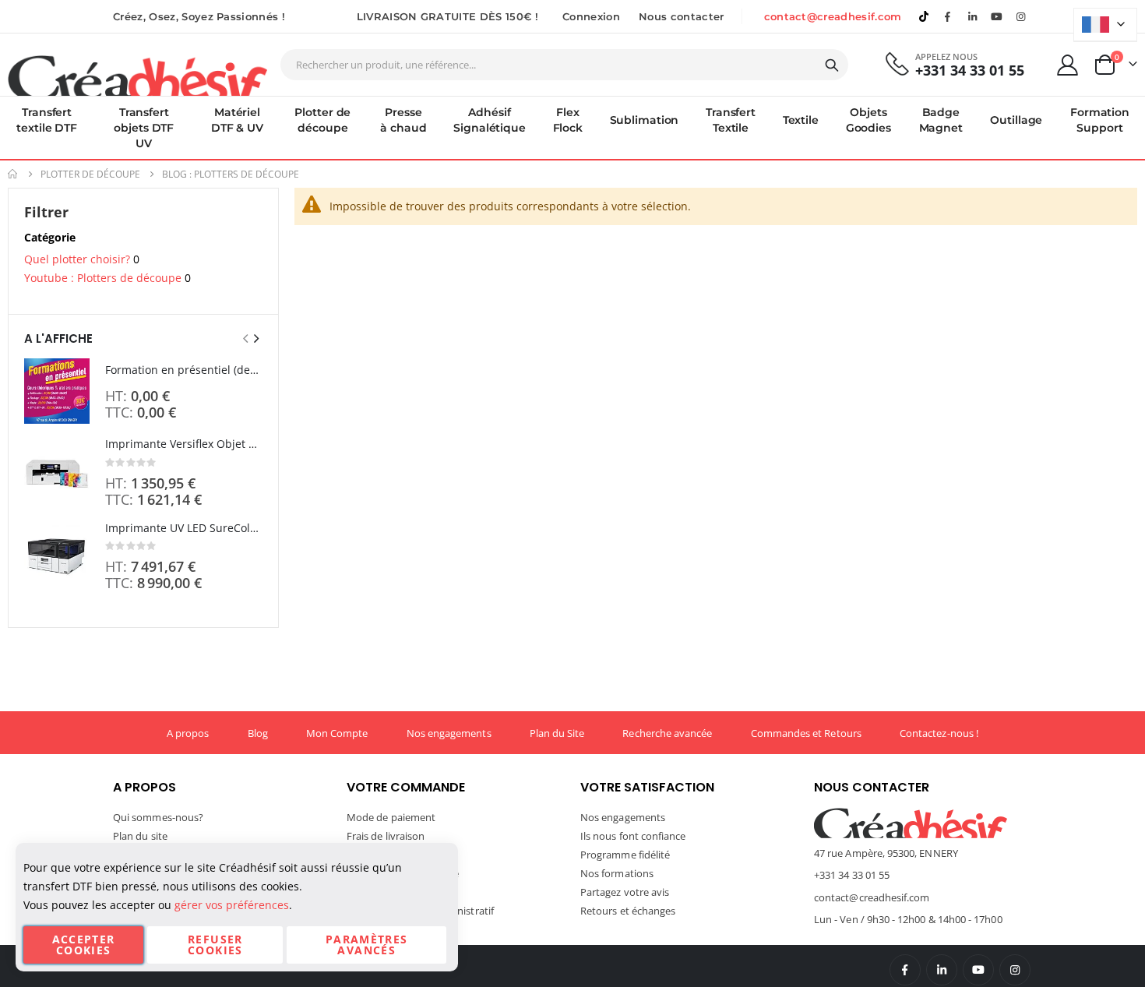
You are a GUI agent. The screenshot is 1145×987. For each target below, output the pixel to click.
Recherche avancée (667, 733)
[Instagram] (1021, 16)
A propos (188, 733)
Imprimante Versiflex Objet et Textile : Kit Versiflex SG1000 (183, 443)
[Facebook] (948, 16)
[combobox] (564, 64)
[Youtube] (997, 16)
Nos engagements (449, 733)
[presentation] (255, 338)
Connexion (591, 16)
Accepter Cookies (83, 944)
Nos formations (617, 873)
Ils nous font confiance (633, 836)
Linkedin (972, 16)
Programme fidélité (625, 855)
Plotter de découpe (90, 174)
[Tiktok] (924, 16)
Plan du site (140, 836)
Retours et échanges (627, 911)
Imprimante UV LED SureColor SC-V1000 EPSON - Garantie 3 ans (183, 527)
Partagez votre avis (624, 892)
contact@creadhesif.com (833, 16)
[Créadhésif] (137, 75)
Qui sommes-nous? (158, 817)
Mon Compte (337, 733)
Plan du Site (557, 733)
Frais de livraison (386, 836)
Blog (258, 733)
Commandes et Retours (806, 733)
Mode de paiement (391, 817)
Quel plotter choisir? (77, 259)
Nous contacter (681, 16)
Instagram (1014, 969)
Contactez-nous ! (939, 733)
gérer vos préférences (231, 904)
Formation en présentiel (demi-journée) (183, 369)
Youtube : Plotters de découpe (102, 277)
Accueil (13, 174)
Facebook (905, 969)
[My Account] (1068, 65)
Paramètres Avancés (367, 944)
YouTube (978, 969)
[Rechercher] (832, 65)
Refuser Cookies (215, 944)
